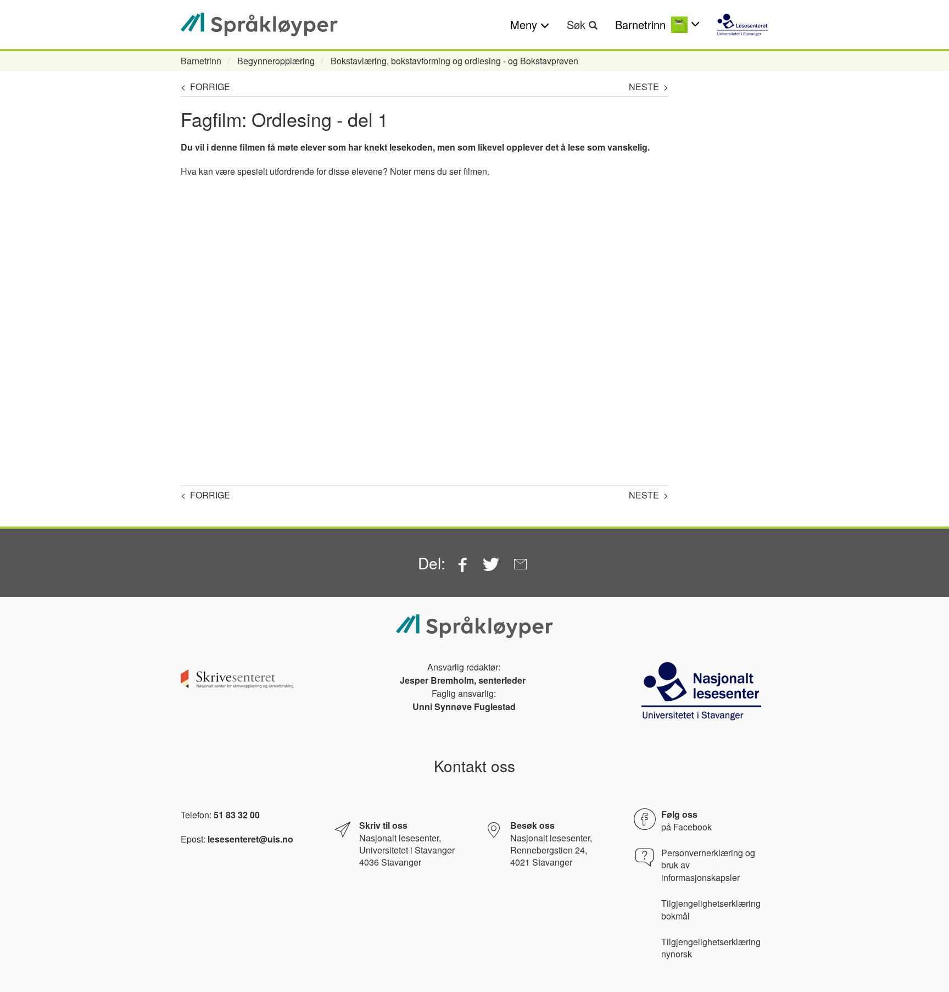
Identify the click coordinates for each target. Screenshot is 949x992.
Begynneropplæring (276, 60)
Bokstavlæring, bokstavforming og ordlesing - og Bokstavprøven (454, 60)
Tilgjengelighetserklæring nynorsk (711, 948)
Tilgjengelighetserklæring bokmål (711, 909)
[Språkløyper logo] (259, 24)
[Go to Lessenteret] (742, 24)
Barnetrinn (201, 60)
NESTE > (648, 86)
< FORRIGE (205, 86)
